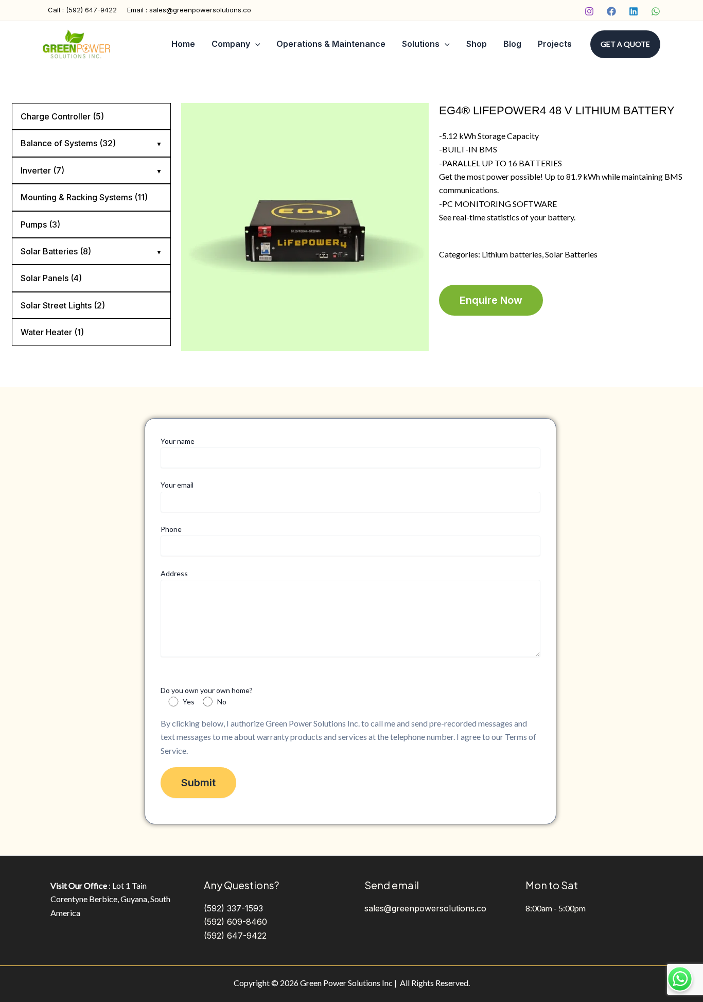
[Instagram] (589, 11)
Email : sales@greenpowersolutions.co (189, 10)
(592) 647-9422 (235, 935)
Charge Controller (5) (62, 116)
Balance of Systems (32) (68, 143)
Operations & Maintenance (330, 44)
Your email (177, 484)
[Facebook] (611, 11)
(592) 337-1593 (233, 908)
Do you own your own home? (207, 696)
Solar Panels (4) (51, 278)
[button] (625, 44)
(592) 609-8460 (235, 922)
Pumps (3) (40, 224)
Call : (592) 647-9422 (82, 10)
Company (231, 44)
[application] (255, 44)
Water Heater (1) (52, 332)
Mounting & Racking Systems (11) (84, 197)
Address (174, 573)
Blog (512, 44)
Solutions (421, 44)
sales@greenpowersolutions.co (425, 908)
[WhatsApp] (655, 11)
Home (183, 44)
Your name (178, 441)
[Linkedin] (633, 11)
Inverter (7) (42, 170)
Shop (476, 44)
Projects (555, 44)
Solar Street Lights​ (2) (63, 305)
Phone (171, 529)
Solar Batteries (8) (56, 251)
